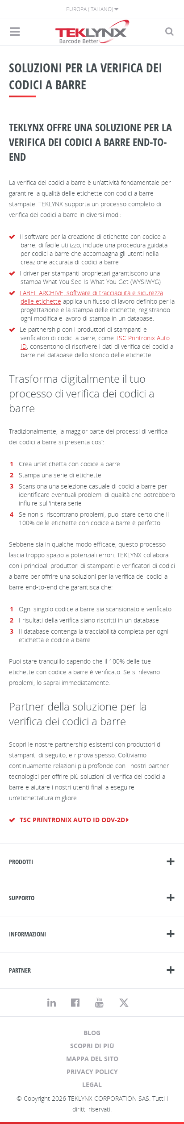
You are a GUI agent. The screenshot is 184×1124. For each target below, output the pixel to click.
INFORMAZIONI (27, 934)
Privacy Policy (92, 1071)
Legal (92, 1084)
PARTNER (20, 970)
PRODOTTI (21, 861)
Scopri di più (92, 1045)
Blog (92, 1032)
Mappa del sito (92, 1058)
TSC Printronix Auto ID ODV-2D (72, 819)
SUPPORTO (21, 898)
